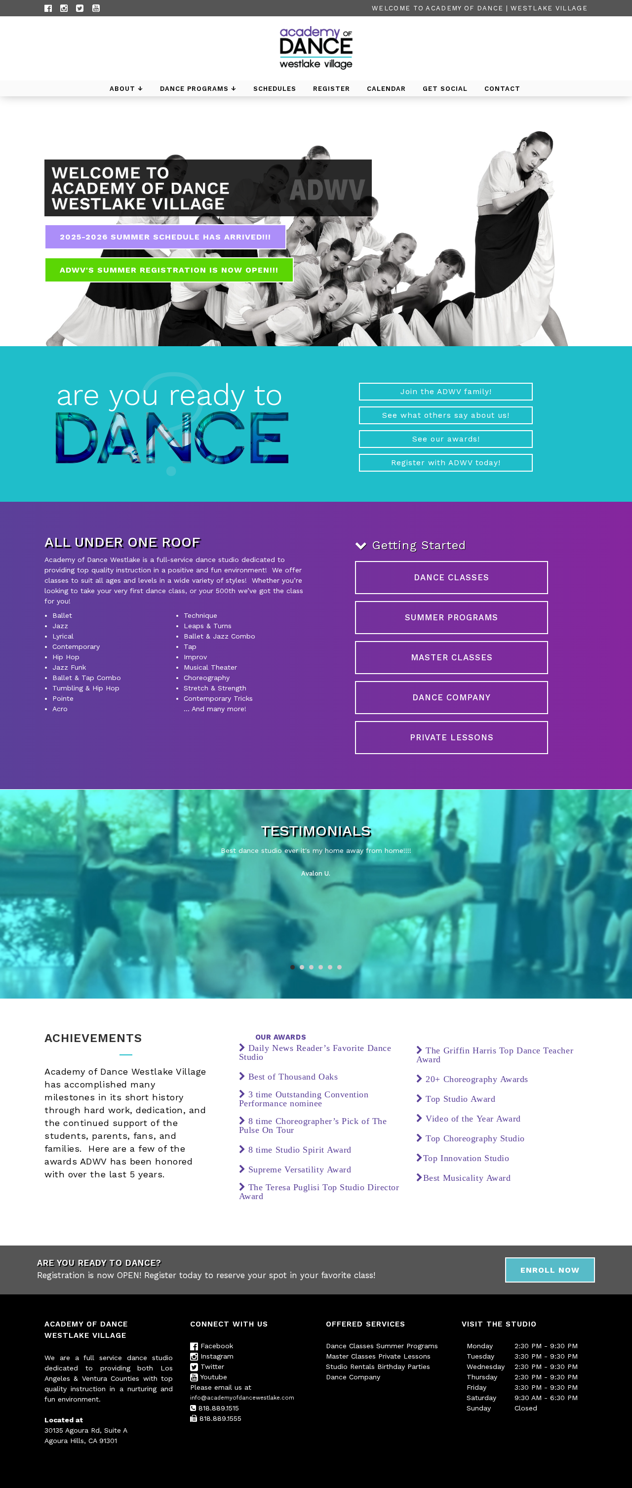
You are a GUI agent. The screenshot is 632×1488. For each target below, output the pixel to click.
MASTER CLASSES (452, 657)
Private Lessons (404, 1356)
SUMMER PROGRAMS (451, 617)
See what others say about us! (446, 415)
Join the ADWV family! (446, 391)
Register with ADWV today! (446, 462)
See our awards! (446, 439)
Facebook (215, 1346)
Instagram (216, 1356)
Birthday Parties (403, 1366)
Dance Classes (350, 1346)
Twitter (211, 1366)
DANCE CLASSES (451, 577)
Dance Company (353, 1377)
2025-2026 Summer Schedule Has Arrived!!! (165, 236)
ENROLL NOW (550, 1270)
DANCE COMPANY (451, 697)
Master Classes (351, 1356)
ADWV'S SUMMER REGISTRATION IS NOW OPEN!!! (169, 270)
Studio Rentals (350, 1366)
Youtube (212, 1377)
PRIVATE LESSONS (452, 737)
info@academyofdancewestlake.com (242, 1398)
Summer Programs (407, 1346)
